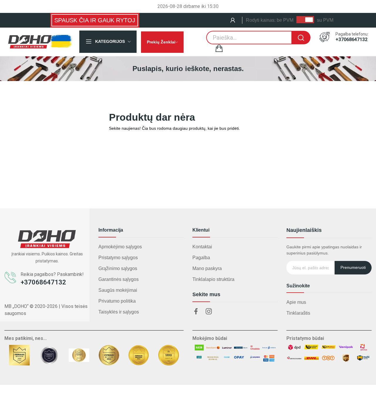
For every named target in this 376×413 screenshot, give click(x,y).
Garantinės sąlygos (118, 279)
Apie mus (296, 302)
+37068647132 (351, 40)
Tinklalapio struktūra (213, 279)
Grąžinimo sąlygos (117, 268)
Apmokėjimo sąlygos (120, 246)
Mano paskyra (207, 268)
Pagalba (201, 257)
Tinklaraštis (298, 313)
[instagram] (208, 312)
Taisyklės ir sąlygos (118, 311)
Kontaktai (202, 246)
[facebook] (195, 312)
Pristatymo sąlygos (118, 257)
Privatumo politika (117, 301)
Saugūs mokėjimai (117, 290)
